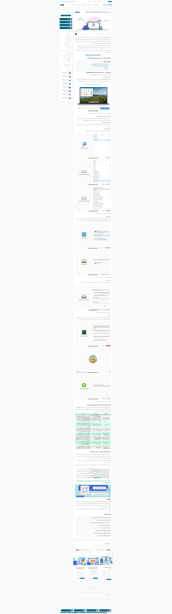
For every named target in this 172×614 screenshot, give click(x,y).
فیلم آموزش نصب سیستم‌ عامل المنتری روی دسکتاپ (100, 63)
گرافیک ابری (89, 4)
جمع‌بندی (106, 67)
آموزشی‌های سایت (68, 48)
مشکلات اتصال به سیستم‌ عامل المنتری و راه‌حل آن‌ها (100, 65)
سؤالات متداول (105, 68)
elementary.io (87, 79)
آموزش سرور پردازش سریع (67, 39)
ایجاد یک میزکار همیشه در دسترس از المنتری (101, 66)
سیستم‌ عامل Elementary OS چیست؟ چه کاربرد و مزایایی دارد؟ (98, 113)
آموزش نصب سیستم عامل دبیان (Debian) (101, 277)
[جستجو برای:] (66, 14)
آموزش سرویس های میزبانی (67, 44)
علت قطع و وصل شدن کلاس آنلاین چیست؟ (98, 1)
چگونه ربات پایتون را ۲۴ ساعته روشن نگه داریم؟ (64, 90)
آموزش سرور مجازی (68, 40)
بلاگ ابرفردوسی (109, 8)
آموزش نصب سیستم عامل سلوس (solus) (101, 312)
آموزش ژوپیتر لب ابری (68, 34)
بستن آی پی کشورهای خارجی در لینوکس (66, 55)
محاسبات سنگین (83, 4)
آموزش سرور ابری (104, 8)
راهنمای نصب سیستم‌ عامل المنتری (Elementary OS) (99, 64)
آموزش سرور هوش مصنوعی (67, 43)
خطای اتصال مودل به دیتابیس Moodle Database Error (64, 79)
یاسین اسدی (107, 33)
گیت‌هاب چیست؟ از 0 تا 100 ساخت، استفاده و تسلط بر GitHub (86, 550)
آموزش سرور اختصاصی (68, 37)
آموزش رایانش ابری (96, 4)
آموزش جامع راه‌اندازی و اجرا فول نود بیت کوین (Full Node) (64, 86)
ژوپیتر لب (73, 4)
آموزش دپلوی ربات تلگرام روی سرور (66, 56)
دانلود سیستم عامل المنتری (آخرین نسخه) (93, 55)
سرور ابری (77, 4)
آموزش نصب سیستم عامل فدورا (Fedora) (101, 213)
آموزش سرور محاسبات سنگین (67, 41)
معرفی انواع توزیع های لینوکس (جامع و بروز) (101, 401)
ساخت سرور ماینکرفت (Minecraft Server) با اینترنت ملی (64, 97)
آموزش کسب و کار (68, 45)
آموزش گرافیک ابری (68, 47)
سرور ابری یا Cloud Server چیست (85, 460)
